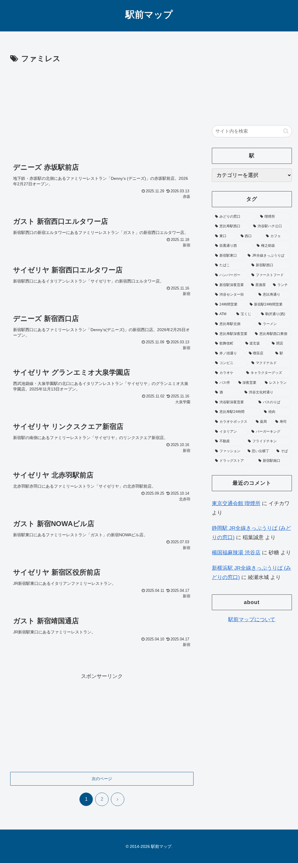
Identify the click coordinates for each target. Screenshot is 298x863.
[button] (286, 131)
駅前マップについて (251, 619)
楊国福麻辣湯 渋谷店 (236, 552)
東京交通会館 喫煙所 (236, 503)
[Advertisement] (102, 109)
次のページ (102, 778)
